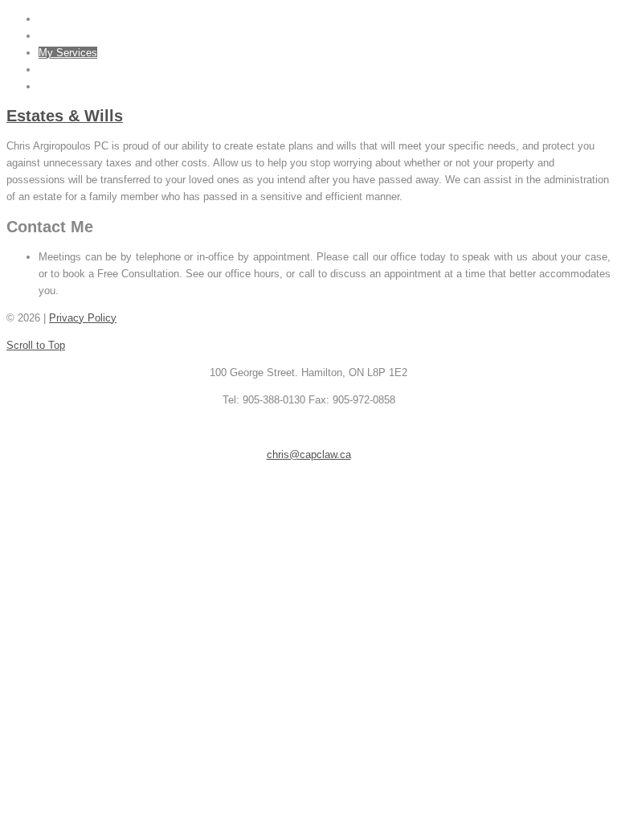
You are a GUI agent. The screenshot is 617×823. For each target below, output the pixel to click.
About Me (61, 36)
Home (52, 19)
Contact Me (65, 86)
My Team (60, 69)
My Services (68, 53)
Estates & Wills (64, 116)
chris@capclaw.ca (309, 454)
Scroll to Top (35, 345)
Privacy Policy (82, 318)
